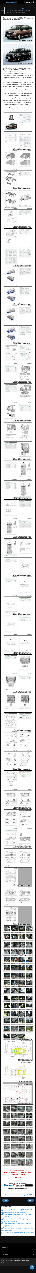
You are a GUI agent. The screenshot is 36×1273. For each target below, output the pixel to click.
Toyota (7, 1195)
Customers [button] (5, 1254)
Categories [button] (5, 1247)
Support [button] (4, 1250)
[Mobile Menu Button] (2, 2)
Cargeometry (17, 1260)
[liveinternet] (31, 1265)
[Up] (32, 1267)
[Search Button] (34, 2)
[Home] (2, 10)
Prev (5, 1200)
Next (30, 1200)
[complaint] (25, 1195)
